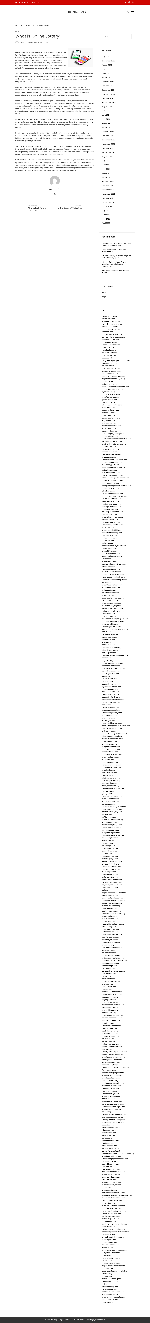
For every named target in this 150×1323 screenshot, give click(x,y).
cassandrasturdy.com (111, 697)
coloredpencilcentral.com (112, 512)
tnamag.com (107, 989)
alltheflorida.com (109, 1221)
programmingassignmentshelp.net (116, 360)
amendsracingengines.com (113, 1073)
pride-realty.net (108, 1234)
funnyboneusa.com (109, 908)
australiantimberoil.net (111, 473)
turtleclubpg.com (109, 926)
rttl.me (105, 1284)
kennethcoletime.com (111, 830)
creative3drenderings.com (112, 1015)
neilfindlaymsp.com (110, 940)
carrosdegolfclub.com (111, 483)
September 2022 (109, 202)
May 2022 (106, 219)
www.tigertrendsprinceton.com (114, 1052)
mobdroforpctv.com (110, 694)
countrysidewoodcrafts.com (113, 376)
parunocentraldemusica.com (114, 1193)
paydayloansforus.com (111, 368)
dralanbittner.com (109, 551)
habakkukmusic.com (110, 1036)
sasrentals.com (108, 595)
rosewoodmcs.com (109, 1146)
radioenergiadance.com (111, 426)
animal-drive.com (109, 986)
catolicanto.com (108, 645)
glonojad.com (107, 793)
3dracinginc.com (108, 720)
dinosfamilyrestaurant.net (112, 475)
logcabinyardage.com (111, 1020)
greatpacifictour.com (110, 929)
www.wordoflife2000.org (111, 530)
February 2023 (108, 181)
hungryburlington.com (111, 833)
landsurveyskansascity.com (113, 1083)
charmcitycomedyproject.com (114, 806)
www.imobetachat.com (111, 1026)
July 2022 (105, 210)
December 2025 (108, 61)
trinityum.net (107, 1166)
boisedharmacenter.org (111, 671)
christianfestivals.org (110, 864)
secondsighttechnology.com (113, 598)
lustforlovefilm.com (110, 773)
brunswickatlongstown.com (113, 835)
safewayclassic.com (110, 373)
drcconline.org (108, 945)
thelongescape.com (110, 856)
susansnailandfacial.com (112, 1046)
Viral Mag (89, 1320)
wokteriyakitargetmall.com (113, 608)
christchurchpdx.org (110, 762)
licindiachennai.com (110, 326)
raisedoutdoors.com (110, 519)
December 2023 (108, 140)
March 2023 (106, 177)
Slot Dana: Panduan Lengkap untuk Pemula (116, 271)
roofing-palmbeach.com (112, 504)
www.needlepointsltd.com (112, 1101)
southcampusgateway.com (113, 433)
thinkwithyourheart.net (111, 522)
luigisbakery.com (109, 1130)
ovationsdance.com (110, 637)
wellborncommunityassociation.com (116, 439)
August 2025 (107, 65)
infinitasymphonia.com (111, 778)
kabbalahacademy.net (111, 587)
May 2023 (106, 169)
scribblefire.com (108, 658)
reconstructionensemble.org (113, 913)
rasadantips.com (109, 350)
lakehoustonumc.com (110, 1033)
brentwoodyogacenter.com (113, 1117)
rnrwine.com (107, 1260)
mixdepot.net (107, 1143)
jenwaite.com (107, 1247)
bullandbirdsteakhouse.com (113, 1104)
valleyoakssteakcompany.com (114, 960)
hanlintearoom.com (110, 1242)
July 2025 (105, 69)
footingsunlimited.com (111, 1088)
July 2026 (105, 57)
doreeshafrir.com (109, 804)
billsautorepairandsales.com (113, 1206)
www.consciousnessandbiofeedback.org (118, 1153)
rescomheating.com (110, 1286)
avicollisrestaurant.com (111, 942)
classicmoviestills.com (111, 702)
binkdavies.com (108, 760)
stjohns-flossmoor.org (111, 906)
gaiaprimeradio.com (110, 848)
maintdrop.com (108, 413)
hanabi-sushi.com (109, 1132)
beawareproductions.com (112, 809)
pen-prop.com (108, 1049)
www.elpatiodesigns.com (112, 1182)
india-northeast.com (110, 501)
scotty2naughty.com (110, 801)
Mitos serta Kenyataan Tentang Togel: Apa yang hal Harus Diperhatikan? (114, 264)
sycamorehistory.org (110, 1148)
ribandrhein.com (108, 639)
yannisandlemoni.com (111, 553)
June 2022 (106, 215)
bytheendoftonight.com (111, 686)
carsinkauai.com (108, 1226)
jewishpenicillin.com (110, 624)
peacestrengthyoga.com (112, 1065)
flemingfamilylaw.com (111, 1258)
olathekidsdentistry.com (112, 572)
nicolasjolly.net (108, 775)
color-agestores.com (110, 673)
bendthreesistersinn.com (112, 903)
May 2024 (106, 119)
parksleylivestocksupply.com (113, 668)
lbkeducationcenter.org (111, 647)
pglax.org (105, 890)
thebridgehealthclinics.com (113, 1005)
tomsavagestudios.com (111, 626)
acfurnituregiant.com (110, 342)
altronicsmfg (75, 11)
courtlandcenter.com (110, 937)
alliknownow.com (109, 731)
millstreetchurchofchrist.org (113, 1229)
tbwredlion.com (108, 1203)
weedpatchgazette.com (112, 556)
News (17, 31)
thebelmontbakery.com (111, 371)
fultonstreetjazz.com (110, 449)
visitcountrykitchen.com (111, 866)
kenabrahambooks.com (111, 765)
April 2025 (106, 73)
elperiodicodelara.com (111, 321)
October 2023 (107, 148)
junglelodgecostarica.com (112, 861)
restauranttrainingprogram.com (115, 619)
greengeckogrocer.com (111, 603)
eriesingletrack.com (110, 561)
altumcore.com (108, 984)
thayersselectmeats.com (112, 994)
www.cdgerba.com (109, 1190)
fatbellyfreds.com (109, 1179)
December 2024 (108, 90)
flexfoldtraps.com (109, 1070)
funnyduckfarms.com (110, 1245)
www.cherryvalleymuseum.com (114, 459)
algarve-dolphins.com (111, 869)
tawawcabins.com (109, 535)
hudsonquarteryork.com (112, 1185)
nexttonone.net (108, 1039)
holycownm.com (108, 921)
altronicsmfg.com (109, 355)
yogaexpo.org (107, 660)
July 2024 (106, 111)
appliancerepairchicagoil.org (113, 379)
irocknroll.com (108, 527)
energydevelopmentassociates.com (116, 486)
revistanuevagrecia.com (112, 796)
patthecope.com (109, 973)
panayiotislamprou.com (111, 431)
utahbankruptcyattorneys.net (114, 525)
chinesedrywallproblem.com (113, 900)
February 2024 (108, 131)
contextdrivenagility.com (112, 812)
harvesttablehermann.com (113, 480)
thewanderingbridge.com (112, 825)
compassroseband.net (111, 981)
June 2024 (106, 115)
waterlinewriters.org (110, 1007)
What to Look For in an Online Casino (37, 208)
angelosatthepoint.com (111, 955)
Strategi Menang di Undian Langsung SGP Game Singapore (116, 257)
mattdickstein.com (109, 1028)
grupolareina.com (109, 457)
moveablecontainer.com (112, 454)
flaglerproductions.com (111, 749)
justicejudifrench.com (110, 822)
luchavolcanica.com (110, 919)
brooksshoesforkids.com (112, 992)
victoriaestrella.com (110, 932)
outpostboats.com (109, 684)
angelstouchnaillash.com (112, 585)
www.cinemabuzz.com (111, 1140)
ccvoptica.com (108, 1125)
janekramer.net (108, 840)
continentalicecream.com (112, 754)
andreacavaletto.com (111, 666)
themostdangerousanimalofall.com (116, 726)
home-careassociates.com (113, 663)
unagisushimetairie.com (111, 394)
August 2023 (107, 156)
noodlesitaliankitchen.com (112, 389)
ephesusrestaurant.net (111, 1174)
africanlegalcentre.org (111, 780)
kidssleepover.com (109, 363)
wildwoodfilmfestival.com (112, 441)
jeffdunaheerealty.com (111, 1062)
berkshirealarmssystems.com (114, 546)
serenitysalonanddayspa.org (113, 337)
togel (104, 297)
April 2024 (106, 123)
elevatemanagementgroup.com (115, 1250)
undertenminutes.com (111, 345)
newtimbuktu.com (109, 353)
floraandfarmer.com (110, 488)
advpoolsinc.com (109, 953)
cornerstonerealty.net (111, 1151)
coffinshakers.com (109, 817)
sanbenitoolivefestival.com (113, 699)
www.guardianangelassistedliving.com (117, 1195)
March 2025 (107, 77)
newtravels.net (108, 366)
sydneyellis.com (108, 613)
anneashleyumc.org (110, 1080)
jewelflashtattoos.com (111, 397)
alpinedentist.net (109, 423)
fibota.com (106, 1187)
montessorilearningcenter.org (114, 1211)
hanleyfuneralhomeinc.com (113, 574)
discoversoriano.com (110, 707)
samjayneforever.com (111, 1216)
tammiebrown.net (109, 851)
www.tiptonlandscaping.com (113, 1120)
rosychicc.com (108, 681)
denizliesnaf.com (108, 968)
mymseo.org (107, 1273)
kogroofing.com (108, 420)
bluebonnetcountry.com (112, 405)
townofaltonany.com (110, 887)
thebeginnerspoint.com (111, 710)
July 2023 (105, 161)
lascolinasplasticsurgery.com (113, 1106)
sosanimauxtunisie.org (111, 418)
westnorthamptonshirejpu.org (114, 444)
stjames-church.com (110, 799)
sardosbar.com (108, 540)
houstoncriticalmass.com (112, 723)
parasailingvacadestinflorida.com (115, 1232)
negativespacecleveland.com (114, 893)
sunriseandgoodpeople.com (113, 898)
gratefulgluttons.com (110, 692)
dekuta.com (107, 1138)
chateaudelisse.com (110, 436)
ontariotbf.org (107, 381)
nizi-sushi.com (107, 843)
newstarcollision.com (110, 593)
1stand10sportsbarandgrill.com (114, 580)
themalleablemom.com (111, 827)
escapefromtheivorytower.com (114, 496)
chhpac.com (107, 1276)
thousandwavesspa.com (112, 934)
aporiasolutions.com (110, 997)
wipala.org (106, 676)
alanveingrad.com (109, 872)
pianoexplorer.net (109, 1161)
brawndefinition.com (110, 752)
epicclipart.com (108, 407)
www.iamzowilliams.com (111, 1156)
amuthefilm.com (108, 770)
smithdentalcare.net (110, 1294)
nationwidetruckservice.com (113, 924)
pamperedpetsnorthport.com (114, 564)
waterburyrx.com (109, 950)
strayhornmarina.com (111, 746)
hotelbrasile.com (109, 446)
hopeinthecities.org (110, 689)
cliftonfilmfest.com (109, 514)
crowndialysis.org (109, 616)
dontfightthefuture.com (111, 506)
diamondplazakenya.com (112, 1200)
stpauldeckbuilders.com (111, 1086)
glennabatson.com (109, 744)
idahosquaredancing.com (112, 533)
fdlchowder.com (108, 1099)
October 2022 (107, 198)
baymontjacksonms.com (112, 885)
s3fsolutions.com (108, 491)
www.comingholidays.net (112, 713)
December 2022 (108, 190)
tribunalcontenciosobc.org (112, 736)
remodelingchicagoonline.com (114, 1114)
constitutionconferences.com (114, 971)
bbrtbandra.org (108, 402)
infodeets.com (108, 332)
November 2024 (108, 94)
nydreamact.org (108, 392)
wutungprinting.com (110, 877)
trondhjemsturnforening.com (113, 1198)
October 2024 (107, 98)
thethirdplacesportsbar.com (113, 1172)
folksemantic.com (109, 538)
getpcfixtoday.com (109, 400)
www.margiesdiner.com (111, 1096)
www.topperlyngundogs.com (113, 1057)
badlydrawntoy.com (110, 1031)
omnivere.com (108, 347)
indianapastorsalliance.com (113, 958)
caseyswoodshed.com (111, 963)
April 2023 (106, 173)
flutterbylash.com (109, 1240)
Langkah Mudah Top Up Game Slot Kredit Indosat (116, 250)
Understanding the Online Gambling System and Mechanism (116, 244)
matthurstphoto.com (110, 1219)
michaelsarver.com (110, 600)
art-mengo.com (108, 846)
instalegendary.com (110, 384)
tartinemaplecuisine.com (112, 838)
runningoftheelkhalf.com (112, 1060)
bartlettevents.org (109, 452)
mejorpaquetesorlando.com (113, 577)
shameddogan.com (110, 1010)
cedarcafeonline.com (110, 339)
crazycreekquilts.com (110, 757)
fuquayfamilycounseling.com (113, 1266)
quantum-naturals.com (111, 1208)
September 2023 (109, 152)
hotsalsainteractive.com (112, 334)
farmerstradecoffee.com (112, 1018)
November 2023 (108, 144)
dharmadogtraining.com (112, 1279)
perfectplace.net (109, 653)
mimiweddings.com (109, 1289)
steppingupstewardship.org (113, 1122)
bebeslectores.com (110, 470)
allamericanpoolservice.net (113, 621)
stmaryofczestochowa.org (112, 819)
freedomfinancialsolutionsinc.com (115, 1067)
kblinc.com (106, 559)
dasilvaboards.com (109, 741)
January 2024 (107, 136)
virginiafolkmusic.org (110, 634)
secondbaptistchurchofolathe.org (115, 1271)
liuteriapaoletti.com (110, 895)
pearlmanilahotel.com (111, 410)
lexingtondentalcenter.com (113, 611)
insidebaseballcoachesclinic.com (115, 1224)
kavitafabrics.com (109, 916)
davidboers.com (108, 1023)
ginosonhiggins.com (110, 874)
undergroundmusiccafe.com (113, 1297)
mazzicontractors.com (111, 1169)
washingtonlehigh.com (111, 1127)
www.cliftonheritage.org (111, 1109)
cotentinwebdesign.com (112, 462)
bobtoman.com (108, 415)
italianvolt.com (108, 543)
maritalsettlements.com (112, 880)
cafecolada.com (108, 705)
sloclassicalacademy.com (112, 739)
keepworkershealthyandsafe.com (115, 386)
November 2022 (108, 194)
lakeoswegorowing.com (111, 1263)
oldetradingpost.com (110, 465)
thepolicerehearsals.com (112, 728)
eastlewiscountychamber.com (114, 733)
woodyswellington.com (111, 1177)
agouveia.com (107, 1268)
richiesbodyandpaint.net (112, 324)
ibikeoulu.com (107, 814)
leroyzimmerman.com (111, 1253)
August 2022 (107, 206)
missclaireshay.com (110, 316)
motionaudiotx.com (110, 1281)
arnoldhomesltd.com (110, 509)
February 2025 (108, 82)
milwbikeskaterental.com (112, 882)
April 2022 (106, 223)
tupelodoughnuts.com (111, 569)
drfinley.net (106, 1255)
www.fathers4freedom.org (112, 1054)
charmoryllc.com (109, 718)
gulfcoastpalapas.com (111, 1002)
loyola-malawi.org (109, 679)
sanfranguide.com (109, 715)
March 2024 (107, 127)
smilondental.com (109, 590)
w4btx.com (106, 582)
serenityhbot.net (109, 1041)
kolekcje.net (107, 642)
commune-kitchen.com (111, 767)
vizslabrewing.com (109, 548)
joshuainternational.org (111, 1044)
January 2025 (107, 86)
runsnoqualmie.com (110, 1091)
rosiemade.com (108, 566)
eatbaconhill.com (109, 358)
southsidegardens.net (110, 1164)
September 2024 (109, 102)
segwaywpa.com (109, 999)
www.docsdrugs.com (110, 1093)
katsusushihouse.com (110, 783)
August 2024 (107, 106)
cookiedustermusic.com (111, 911)
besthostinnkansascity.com (113, 1292)
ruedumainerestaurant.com (113, 788)
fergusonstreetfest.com (111, 1213)
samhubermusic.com (110, 1299)
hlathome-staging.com (111, 606)
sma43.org (106, 1112)
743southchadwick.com (111, 499)
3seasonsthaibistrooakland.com (115, 655)
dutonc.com (107, 853)
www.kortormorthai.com (112, 1075)
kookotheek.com (109, 428)
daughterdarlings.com (111, 329)
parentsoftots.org (109, 1013)
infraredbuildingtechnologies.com (115, 478)
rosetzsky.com (108, 791)
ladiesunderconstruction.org (113, 467)
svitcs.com (106, 976)
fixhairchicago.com (109, 966)
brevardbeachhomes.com (112, 493)
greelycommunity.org (110, 786)
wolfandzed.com (108, 1135)
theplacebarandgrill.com (112, 947)
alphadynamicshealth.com (113, 1237)
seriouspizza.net (108, 979)
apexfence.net (108, 1302)
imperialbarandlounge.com (113, 517)
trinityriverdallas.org (110, 650)
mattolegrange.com (110, 859)
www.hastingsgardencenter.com (115, 1159)
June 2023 (106, 165)
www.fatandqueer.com (111, 1078)
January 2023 (107, 185)
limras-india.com (109, 319)
